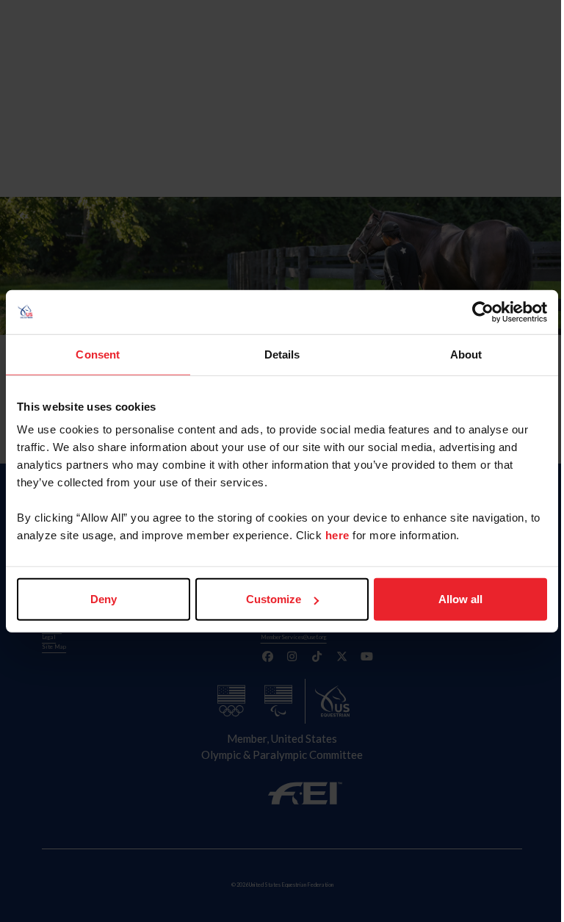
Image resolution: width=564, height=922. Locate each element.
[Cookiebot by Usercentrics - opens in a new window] (483, 311)
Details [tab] (282, 353)
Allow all (460, 599)
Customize (273, 599)
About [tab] (466, 353)
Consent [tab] (98, 353)
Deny (103, 599)
